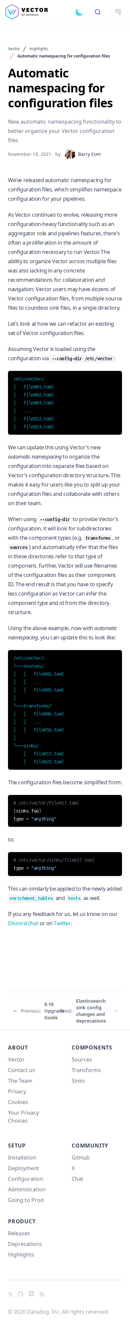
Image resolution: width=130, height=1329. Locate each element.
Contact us (21, 1070)
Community (90, 1145)
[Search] (97, 12)
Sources (82, 1059)
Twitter (62, 923)
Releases (19, 1233)
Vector (14, 49)
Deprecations (25, 1244)
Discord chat (23, 923)
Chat (77, 1178)
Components (92, 1047)
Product (22, 1221)
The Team (20, 1080)
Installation (22, 1157)
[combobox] (97, 12)
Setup (17, 1145)
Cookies (18, 1102)
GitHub (81, 1157)
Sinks (78, 1080)
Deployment (23, 1168)
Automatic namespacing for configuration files (63, 56)
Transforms (86, 1070)
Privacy (17, 1091)
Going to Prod (26, 1200)
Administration (27, 1189)
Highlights (38, 49)
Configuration (25, 1178)
